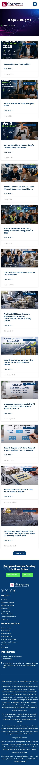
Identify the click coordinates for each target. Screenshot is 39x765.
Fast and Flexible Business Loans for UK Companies (19, 273)
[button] (19, 553)
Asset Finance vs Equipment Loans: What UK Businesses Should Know (19, 188)
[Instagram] (10, 590)
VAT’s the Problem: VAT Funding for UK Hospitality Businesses (19, 146)
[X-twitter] (6, 590)
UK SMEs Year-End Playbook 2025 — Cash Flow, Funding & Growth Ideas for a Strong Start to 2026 (19, 533)
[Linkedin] (14, 590)
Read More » (8, 69)
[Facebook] (2, 590)
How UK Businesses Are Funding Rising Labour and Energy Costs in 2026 (18, 230)
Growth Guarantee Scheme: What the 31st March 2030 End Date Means (18, 362)
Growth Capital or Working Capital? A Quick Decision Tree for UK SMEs (19, 449)
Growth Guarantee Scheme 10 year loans (19, 104)
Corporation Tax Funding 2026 (17, 64)
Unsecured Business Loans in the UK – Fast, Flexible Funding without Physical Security (19, 406)
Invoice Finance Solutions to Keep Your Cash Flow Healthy (18, 490)
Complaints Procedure (19, 738)
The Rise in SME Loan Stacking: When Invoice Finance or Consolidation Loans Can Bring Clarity (17, 317)
